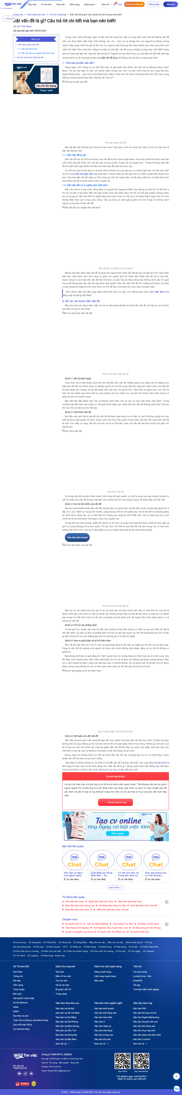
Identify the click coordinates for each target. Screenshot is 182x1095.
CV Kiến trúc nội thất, (51, 951)
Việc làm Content (141, 1039)
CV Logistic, (33, 955)
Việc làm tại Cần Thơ (66, 1030)
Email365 (137, 980)
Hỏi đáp (17, 980)
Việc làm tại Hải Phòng (67, 1021)
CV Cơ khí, (133, 947)
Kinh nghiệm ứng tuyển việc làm (110, 927)
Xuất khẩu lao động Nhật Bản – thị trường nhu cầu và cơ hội (101, 874)
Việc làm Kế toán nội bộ (144, 1013)
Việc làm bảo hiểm (103, 1017)
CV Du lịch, (121, 951)
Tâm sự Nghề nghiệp (97, 923)
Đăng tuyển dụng (102, 972)
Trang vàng (61, 994)
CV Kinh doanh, (53, 947)
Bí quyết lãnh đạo (139, 931)
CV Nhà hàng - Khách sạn (53, 955)
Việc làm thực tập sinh (144, 1030)
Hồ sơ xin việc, (20, 942)
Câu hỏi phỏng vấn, (22, 947)
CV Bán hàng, (90, 947)
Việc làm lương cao (103, 1035)
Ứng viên (60, 4)
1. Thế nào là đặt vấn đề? (27, 44)
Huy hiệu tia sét (21, 1016)
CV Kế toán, (38, 947)
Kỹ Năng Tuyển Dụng (148, 923)
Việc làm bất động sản (105, 1013)
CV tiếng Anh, (35, 942)
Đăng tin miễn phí (134, 4)
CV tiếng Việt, (49, 942)
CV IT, (65, 947)
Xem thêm (114, 887)
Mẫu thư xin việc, (116, 942)
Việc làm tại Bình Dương (67, 1026)
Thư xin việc (61, 980)
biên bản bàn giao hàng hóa (80, 905)
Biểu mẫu (98, 980)
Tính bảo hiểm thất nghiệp (146, 989)
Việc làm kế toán (102, 1039)
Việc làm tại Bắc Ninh (66, 1039)
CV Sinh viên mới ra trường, (26, 951)
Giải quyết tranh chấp (23, 998)
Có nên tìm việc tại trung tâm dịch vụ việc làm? (128, 874)
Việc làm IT (99, 1021)
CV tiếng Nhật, (80, 942)
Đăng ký (171, 4)
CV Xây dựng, (120, 947)
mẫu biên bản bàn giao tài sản (112, 909)
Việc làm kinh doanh (104, 1008)
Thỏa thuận (19, 989)
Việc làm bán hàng (103, 1030)
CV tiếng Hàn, (64, 942)
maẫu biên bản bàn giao (101, 901)
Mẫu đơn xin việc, (97, 942)
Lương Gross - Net (142, 976)
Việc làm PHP (139, 1008)
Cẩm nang (75, 4)
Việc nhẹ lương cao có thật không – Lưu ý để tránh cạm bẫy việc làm (156, 874)
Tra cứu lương (140, 972)
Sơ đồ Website (20, 1002)
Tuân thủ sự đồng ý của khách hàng (30, 1020)
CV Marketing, (105, 947)
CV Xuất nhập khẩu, (149, 947)
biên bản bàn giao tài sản (143, 905)
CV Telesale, (149, 951)
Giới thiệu (18, 972)
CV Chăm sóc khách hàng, (75, 951)
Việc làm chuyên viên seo (145, 1021)
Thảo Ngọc (26, 26)
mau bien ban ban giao (129, 901)
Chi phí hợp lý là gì (116, 802)
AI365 (16, 1011)
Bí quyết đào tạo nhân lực (111, 931)
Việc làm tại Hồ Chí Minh (68, 1013)
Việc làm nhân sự (102, 1026)
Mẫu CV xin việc (63, 976)
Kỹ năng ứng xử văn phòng (146, 927)
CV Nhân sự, (76, 947)
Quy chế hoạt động (22, 1024)
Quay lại (9, 18)
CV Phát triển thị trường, (102, 951)
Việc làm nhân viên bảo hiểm (147, 1035)
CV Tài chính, (19, 955)
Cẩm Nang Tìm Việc (122, 923)
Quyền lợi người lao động (79, 931)
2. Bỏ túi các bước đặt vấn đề (29, 57)
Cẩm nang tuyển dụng (105, 976)
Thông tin (18, 976)
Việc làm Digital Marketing (146, 1017)
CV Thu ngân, (134, 951)
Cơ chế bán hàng (21, 1029)
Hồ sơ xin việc (62, 985)
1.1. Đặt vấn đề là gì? (27, 49)
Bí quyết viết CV (73, 923)
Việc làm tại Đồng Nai (66, 1035)
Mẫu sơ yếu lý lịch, (134, 942)
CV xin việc (46, 4)
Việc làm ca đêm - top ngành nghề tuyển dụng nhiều (74, 874)
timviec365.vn (161, 762)
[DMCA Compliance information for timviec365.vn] (33, 1084)
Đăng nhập (154, 4)
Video (16, 1007)
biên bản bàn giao (74, 901)
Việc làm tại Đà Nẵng (66, 1017)
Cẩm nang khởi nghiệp (77, 927)
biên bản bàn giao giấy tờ (78, 909)
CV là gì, (149, 942)
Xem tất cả (61, 1043)
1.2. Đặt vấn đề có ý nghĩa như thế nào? (36, 53)
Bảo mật (17, 994)
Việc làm (32, 4)
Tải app (136, 985)
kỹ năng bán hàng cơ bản (112, 905)
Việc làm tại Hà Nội (65, 1008)
